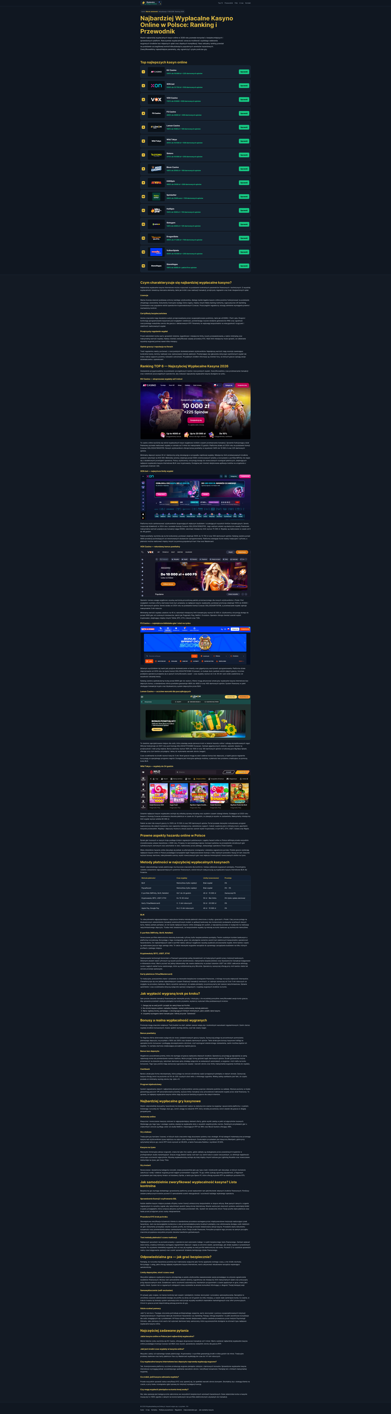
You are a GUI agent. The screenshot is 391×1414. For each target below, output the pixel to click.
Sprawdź (244, 72)
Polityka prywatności (166, 1410)
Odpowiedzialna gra (190, 1410)
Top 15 (220, 3)
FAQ (236, 3)
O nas (241, 3)
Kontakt (248, 3)
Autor (142, 1410)
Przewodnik (229, 3)
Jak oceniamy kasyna (206, 1410)
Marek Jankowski (152, 11)
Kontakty (154, 1410)
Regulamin (178, 1410)
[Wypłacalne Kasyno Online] (151, 3)
